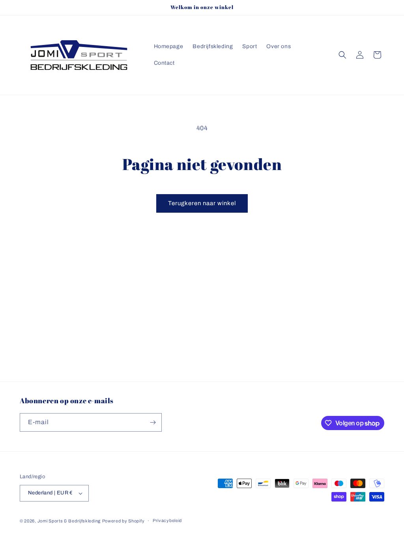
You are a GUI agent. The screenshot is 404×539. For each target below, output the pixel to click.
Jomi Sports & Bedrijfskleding (69, 520)
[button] (342, 55)
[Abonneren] (152, 422)
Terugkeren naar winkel (202, 203)
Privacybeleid (167, 520)
